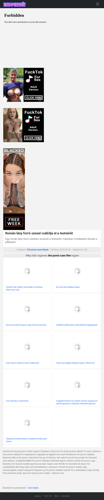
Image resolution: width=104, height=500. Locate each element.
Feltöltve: (55, 249)
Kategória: (21, 249)
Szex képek (32, 488)
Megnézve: (78, 249)
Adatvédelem (65, 496)
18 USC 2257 (48, 496)
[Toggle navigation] (97, 4)
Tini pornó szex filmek (38, 249)
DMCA (56, 496)
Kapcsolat (38, 496)
